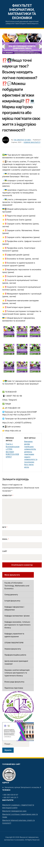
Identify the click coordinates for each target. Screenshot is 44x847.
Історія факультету (12, 601)
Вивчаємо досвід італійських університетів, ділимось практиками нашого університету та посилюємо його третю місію (30, 454)
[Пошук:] (18, 744)
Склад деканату (11, 594)
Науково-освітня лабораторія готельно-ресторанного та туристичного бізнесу (17, 673)
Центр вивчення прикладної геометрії (16, 662)
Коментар (7, 495)
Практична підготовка (14, 688)
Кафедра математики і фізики (17, 616)
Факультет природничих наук (14, 811)
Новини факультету (32, 142)
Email (5, 539)
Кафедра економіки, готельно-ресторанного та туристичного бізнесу (18, 625)
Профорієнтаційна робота (15, 655)
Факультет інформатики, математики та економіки (22, 11)
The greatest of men (22, 140)
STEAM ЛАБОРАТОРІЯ (14, 643)
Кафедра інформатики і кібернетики (14, 608)
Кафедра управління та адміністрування (14, 635)
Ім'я (4, 527)
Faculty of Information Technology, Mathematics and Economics (17, 586)
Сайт (4, 551)
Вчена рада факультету (14, 682)
